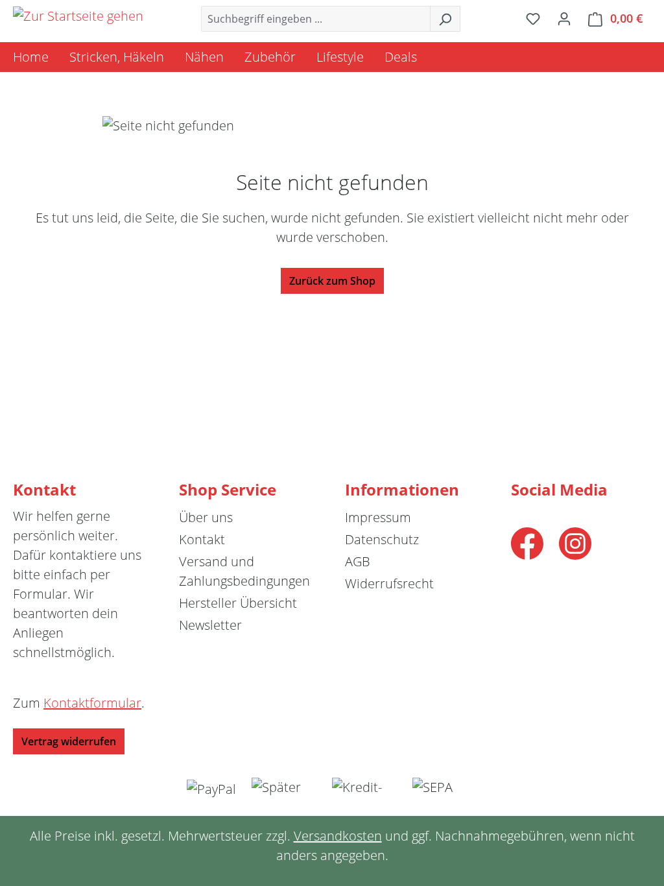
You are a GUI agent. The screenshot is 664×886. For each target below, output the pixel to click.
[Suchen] (445, 19)
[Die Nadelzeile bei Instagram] (575, 542)
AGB (357, 561)
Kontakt (202, 539)
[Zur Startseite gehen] (78, 16)
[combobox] (316, 19)
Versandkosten (338, 835)
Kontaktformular (92, 703)
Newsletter (210, 625)
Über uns (206, 517)
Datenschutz (382, 539)
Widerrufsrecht (389, 583)
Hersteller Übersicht (238, 603)
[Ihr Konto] (564, 18)
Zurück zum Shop (332, 281)
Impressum (378, 517)
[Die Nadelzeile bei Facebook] (527, 542)
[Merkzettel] (533, 18)
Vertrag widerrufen (68, 741)
